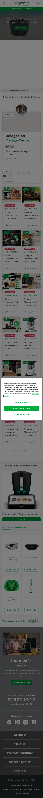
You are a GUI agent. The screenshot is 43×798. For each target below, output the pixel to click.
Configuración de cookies (21, 414)
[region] (21, 399)
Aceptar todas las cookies (21, 408)
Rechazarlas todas (21, 402)
